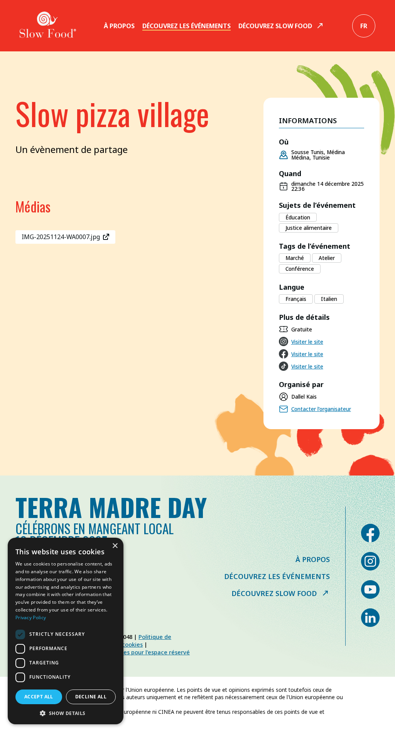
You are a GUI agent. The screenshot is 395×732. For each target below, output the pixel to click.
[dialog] (65, 631)
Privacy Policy (30, 617)
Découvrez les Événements (186, 26)
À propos (119, 26)
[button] (65, 713)
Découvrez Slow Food (275, 26)
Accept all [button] (38, 696)
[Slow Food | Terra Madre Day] (48, 26)
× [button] (115, 546)
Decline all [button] (90, 696)
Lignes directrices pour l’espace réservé (135, 652)
